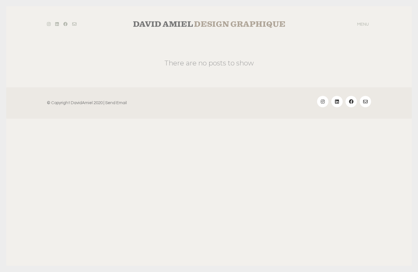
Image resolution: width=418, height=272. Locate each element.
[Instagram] (322, 101)
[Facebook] (351, 101)
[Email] (365, 101)
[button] (364, 24)
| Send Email (115, 103)
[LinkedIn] (337, 101)
